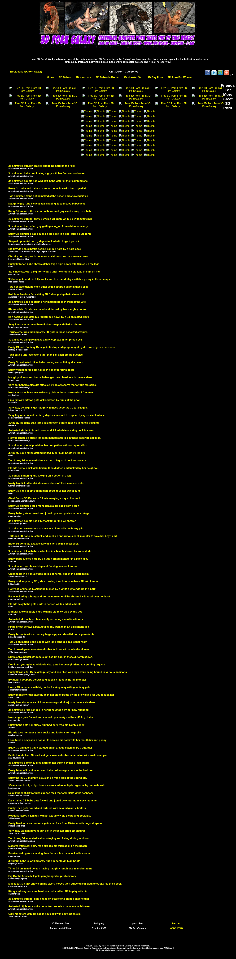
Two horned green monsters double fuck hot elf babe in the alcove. (48, 649)
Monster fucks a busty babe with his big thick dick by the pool (45, 611)
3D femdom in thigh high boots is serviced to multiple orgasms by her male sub (56, 785)
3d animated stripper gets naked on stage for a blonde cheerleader (48, 898)
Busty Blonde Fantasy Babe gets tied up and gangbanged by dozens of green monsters (61, 347)
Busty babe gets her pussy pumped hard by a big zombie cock (46, 725)
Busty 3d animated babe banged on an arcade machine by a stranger (50, 747)
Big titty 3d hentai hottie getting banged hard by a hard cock (44, 249)
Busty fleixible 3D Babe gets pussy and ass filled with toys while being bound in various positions (67, 672)
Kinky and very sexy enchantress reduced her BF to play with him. (48, 891)
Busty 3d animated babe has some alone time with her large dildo (47, 188)
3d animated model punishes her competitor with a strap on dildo (47, 445)
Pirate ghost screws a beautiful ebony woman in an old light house (48, 626)
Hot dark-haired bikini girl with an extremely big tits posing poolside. (49, 815)
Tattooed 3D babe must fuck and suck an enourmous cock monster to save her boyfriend (62, 536)
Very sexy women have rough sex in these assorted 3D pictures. (47, 830)
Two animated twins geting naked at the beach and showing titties (48, 196)
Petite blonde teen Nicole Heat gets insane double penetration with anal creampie (57, 755)
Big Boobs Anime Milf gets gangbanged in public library (42, 876)
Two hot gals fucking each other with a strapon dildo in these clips (48, 286)
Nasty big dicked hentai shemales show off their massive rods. (46, 483)
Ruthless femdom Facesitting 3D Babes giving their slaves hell (46, 294)
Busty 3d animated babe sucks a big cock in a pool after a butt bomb (50, 233)
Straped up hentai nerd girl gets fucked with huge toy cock (43, 241)
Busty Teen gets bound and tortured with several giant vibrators (47, 808)
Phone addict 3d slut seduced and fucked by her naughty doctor (47, 309)
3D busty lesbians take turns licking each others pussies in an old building (53, 422)
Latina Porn (176, 928)
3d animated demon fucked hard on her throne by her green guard (48, 762)
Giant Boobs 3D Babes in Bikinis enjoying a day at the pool (44, 498)
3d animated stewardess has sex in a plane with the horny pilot (46, 528)
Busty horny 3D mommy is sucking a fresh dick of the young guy (47, 778)
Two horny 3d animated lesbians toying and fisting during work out (48, 838)
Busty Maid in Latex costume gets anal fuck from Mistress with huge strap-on (55, 823)
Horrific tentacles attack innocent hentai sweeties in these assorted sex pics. (54, 437)
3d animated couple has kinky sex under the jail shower (42, 521)
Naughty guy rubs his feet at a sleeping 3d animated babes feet (46, 203)
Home (50, 77)
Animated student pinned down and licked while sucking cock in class (51, 430)
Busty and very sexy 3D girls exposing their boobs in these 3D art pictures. (53, 581)
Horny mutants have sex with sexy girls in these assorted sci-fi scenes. (51, 392)
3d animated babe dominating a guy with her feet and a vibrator (46, 173)
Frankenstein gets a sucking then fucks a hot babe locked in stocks (49, 853)
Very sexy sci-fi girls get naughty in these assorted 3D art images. (47, 407)
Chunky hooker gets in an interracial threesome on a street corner (48, 256)
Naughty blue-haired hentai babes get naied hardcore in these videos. (50, 377)
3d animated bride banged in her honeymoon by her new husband (48, 710)
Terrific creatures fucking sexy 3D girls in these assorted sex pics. (48, 332)
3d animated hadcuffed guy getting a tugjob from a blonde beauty (48, 226)
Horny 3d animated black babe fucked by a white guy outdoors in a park (52, 589)
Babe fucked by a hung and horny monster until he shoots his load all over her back (59, 596)
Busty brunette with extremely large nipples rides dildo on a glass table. (51, 634)
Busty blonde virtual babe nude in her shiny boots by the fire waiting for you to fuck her (61, 694)
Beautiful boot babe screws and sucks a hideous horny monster (47, 679)
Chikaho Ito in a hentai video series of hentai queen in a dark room (48, 574)
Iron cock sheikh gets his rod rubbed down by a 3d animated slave (48, 317)
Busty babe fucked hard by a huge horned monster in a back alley (48, 558)
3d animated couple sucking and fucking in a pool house (42, 566)
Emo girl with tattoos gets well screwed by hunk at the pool (43, 400)
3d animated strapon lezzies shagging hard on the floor (41, 165)
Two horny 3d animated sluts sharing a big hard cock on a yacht (47, 460)
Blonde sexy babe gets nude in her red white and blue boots (44, 604)
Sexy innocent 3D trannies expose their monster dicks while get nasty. (50, 793)
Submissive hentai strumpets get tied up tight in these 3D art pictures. (50, 657)
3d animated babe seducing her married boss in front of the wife (47, 301)
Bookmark (26, 71)
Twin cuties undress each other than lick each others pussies (45, 354)
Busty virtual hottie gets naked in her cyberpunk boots (41, 369)
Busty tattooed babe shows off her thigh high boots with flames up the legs (53, 264)
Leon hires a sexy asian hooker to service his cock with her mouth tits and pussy (57, 740)
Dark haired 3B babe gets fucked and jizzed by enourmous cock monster (52, 800)
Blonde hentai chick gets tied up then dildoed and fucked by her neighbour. (54, 468)
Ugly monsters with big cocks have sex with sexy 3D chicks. (44, 914)
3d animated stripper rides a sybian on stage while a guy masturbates (50, 218)
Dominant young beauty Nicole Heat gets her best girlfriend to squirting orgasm (56, 664)
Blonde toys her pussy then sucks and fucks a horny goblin (44, 732)
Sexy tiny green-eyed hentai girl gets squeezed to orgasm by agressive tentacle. (56, 415)
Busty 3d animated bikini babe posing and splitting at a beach (45, 362)
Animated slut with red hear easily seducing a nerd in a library (45, 619)
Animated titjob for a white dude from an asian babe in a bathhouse (49, 906)
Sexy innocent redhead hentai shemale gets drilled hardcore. (45, 324)
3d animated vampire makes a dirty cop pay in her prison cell (45, 339)
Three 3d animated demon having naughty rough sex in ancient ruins (50, 868)
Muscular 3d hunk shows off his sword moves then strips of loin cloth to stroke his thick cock (65, 883)
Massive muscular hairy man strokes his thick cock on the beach (47, 846)
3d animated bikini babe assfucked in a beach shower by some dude (49, 551)
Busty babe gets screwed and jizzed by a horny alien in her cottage (48, 513)
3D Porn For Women (180, 77)
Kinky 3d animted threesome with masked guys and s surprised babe (50, 211)
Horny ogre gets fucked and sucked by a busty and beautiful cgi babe (50, 717)
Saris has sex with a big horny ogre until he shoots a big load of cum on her (54, 271)
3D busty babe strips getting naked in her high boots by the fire (46, 453)
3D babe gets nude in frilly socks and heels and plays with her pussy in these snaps (59, 279)
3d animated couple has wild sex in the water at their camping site (48, 181)
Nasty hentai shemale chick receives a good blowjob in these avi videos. (52, 702)
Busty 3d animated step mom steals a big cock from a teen (43, 505)
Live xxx (175, 923)
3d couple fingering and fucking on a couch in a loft (39, 475)
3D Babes (65, 77)
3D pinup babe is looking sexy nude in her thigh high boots (44, 861)
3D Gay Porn (155, 77)
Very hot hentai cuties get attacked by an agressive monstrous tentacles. (52, 385)
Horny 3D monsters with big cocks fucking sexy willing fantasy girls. (49, 687)
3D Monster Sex (133, 77)
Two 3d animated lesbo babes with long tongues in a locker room (47, 642)
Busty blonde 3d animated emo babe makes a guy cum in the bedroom (51, 770)
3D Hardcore (83, 77)
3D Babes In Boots (107, 77)
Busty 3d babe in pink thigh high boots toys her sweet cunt (44, 490)
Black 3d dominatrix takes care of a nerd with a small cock (43, 543)
